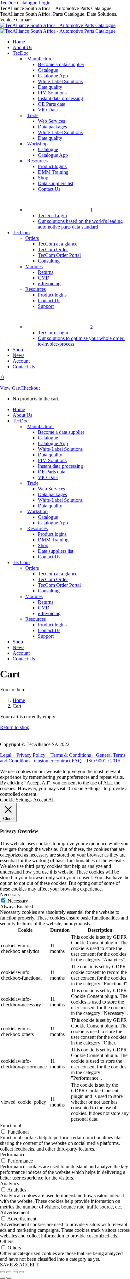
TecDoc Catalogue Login (25, 2)
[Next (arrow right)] (8, 1278)
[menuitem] (19, 41)
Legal (8, 755)
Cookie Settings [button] (16, 799)
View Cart (10, 388)
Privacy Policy (33, 755)
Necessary (18, 900)
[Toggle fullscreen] (15, 1272)
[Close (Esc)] (2, 1272)
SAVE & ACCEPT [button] (19, 1264)
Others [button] (6, 1241)
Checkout (30, 388)
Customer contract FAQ (60, 760)
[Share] (8, 1272)
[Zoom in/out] (21, 1272)
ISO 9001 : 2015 (103, 760)
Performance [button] (12, 1154)
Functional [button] (10, 1125)
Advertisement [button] (14, 1212)
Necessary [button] (10, 894)
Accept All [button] (44, 799)
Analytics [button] (9, 1183)
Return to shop (14, 727)
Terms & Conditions (73, 755)
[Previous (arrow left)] (2, 1278)
